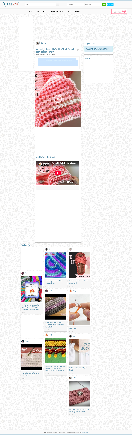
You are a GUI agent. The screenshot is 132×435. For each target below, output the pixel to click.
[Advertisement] (26, 44)
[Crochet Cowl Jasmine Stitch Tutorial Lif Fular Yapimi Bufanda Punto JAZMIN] (55, 307)
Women (77, 11)
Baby (30, 11)
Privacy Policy (85, 432)
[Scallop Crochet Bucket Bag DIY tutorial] (79, 352)
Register (111, 4)
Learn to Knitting (57, 11)
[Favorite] (48, 286)
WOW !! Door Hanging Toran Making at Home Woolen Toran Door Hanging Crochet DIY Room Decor (55, 369)
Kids (44, 11)
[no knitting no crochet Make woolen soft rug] (55, 265)
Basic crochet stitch (75, 328)
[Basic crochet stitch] (79, 310)
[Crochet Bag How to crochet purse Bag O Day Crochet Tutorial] (79, 394)
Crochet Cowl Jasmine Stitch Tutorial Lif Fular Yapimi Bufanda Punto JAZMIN (54, 325)
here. (107, 49)
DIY (38, 11)
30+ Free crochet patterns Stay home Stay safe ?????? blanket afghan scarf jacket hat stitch (31, 307)
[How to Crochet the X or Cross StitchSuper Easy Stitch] (31, 357)
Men (69, 11)
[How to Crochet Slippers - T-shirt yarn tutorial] (79, 265)
